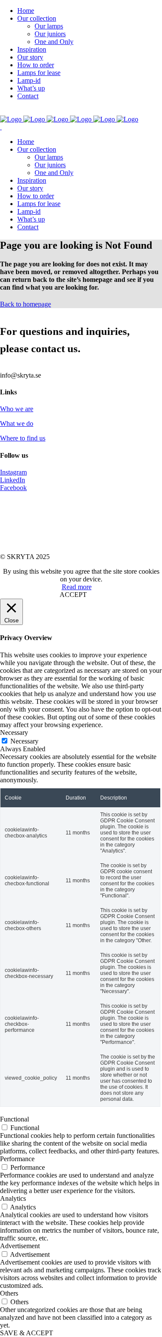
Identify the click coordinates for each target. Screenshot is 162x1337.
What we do (16, 423)
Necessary (24, 741)
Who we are (16, 408)
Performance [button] (17, 1158)
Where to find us (22, 438)
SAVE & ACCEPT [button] (26, 1333)
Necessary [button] (14, 732)
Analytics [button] (13, 1198)
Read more (77, 586)
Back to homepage (25, 304)
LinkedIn (12, 480)
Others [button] (9, 1293)
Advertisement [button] (20, 1246)
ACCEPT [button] (73, 594)
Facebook (13, 487)
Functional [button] (14, 1119)
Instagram (13, 472)
